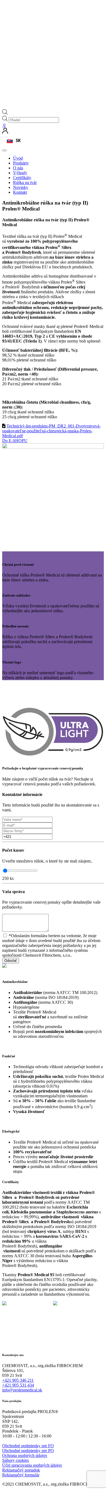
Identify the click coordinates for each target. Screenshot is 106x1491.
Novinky (20, 187)
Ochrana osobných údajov (24, 1455)
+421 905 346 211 (18, 1380)
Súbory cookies (15, 1460)
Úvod (18, 158)
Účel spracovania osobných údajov (32, 1465)
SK (18, 140)
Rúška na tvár (25, 182)
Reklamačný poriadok (21, 1470)
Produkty (21, 163)
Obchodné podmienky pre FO (28, 1445)
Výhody (20, 172)
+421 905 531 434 (18, 1385)
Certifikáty (22, 177)
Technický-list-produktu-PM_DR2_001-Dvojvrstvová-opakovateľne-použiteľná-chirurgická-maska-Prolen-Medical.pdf (51, 431)
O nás (18, 168)
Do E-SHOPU (14, 440)
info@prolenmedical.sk (22, 1390)
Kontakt (20, 192)
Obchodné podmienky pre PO (28, 1450)
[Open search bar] (5, 113)
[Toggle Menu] (4, 150)
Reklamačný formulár (20, 1475)
